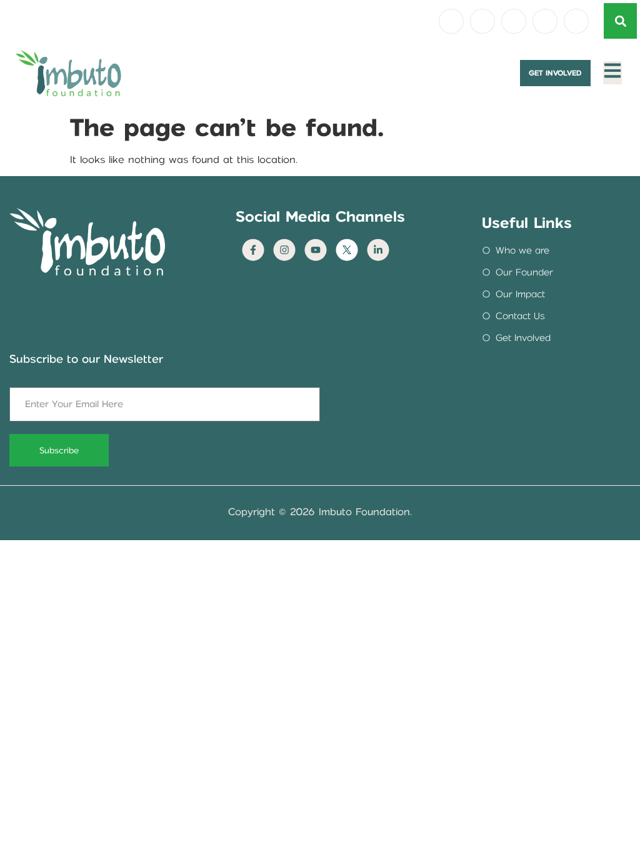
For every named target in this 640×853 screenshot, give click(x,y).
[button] (620, 21)
